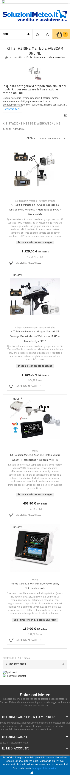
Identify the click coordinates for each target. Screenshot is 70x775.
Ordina (31, 138)
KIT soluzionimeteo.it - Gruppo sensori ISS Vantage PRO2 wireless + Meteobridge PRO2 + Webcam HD (35, 209)
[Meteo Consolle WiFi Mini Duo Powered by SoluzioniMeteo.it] (35, 548)
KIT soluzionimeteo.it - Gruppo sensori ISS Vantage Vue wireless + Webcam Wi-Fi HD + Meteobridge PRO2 (35, 336)
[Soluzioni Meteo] (35, 16)
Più (65, 115)
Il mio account (15, 748)
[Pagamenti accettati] (15, 675)
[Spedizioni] (10, 672)
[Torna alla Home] (6, 57)
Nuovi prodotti (16, 664)
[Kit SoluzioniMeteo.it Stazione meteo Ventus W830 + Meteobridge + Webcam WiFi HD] (35, 419)
